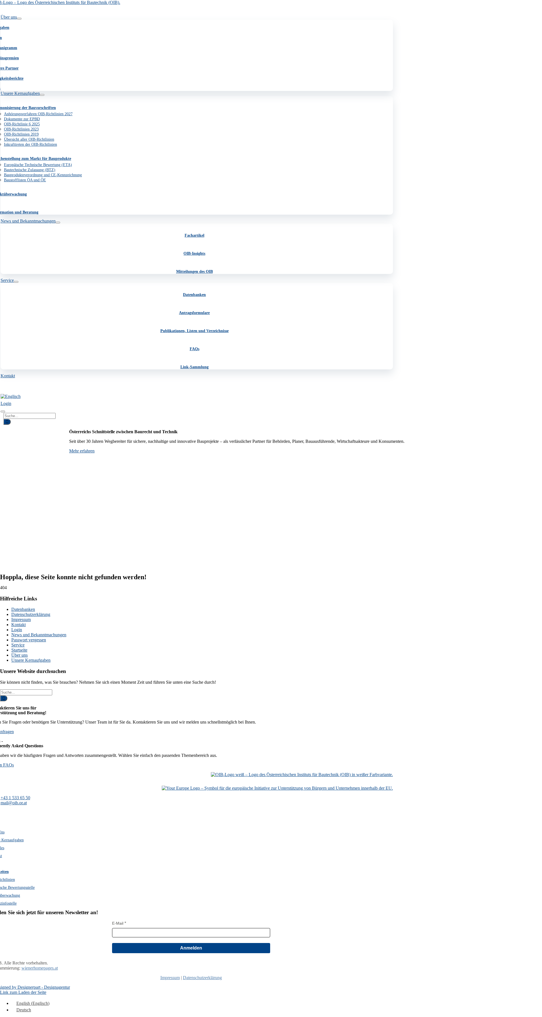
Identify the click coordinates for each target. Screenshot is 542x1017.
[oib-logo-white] (302, 774)
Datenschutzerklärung (30, 614)
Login (16, 629)
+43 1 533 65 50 (15, 797)
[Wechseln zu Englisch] (11, 396)
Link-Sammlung (194, 367)
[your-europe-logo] (277, 788)
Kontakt (18, 624)
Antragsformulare (194, 313)
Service (18, 645)
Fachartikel (194, 235)
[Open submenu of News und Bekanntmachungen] (58, 222)
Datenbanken (194, 295)
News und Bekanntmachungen (38, 634)
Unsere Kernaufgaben (31, 660)
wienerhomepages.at (39, 968)
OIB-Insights (194, 253)
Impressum (21, 619)
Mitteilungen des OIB (194, 271)
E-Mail (117, 923)
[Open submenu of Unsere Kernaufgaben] (42, 95)
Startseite (19, 650)
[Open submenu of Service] (16, 282)
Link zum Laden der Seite (23, 992)
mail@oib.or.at (14, 802)
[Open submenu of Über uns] (19, 18)
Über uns (19, 655)
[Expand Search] (3, 411)
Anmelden (191, 948)
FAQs (194, 349)
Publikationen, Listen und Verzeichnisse (194, 331)
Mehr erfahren (82, 450)
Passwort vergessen (28, 639)
